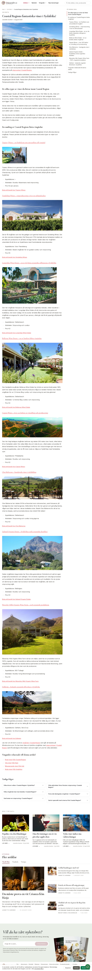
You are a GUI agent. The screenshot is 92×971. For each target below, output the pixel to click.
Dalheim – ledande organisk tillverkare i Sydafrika (21, 687)
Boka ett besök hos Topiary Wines (13, 190)
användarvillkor (38, 968)
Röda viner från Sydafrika (13, 769)
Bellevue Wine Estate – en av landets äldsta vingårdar (22, 338)
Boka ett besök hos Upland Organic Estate (16, 599)
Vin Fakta (9, 9)
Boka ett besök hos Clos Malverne (13, 526)
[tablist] (46, 862)
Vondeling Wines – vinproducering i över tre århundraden (24, 196)
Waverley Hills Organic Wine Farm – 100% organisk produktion (25, 605)
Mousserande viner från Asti (14, 766)
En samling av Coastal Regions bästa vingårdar (79, 18)
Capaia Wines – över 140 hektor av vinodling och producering (25, 413)
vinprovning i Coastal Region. (22, 70)
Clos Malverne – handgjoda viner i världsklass (19, 472)
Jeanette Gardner (7, 19)
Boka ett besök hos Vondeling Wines (14, 257)
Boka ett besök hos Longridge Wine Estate (16, 333)
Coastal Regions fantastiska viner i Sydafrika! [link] (26, 9)
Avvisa (76, 968)
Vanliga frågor (72, 72)
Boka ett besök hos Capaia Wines (13, 467)
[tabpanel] (46, 892)
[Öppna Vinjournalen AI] (87, 966)
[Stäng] (90, 957)
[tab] (6, 862)
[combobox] (78, 2)
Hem (3, 9)
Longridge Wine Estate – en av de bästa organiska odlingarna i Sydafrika (29, 263)
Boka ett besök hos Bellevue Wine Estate (16, 407)
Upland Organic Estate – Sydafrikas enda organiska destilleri (25, 532)
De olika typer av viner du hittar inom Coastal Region (78, 13)
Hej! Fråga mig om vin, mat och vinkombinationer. (79, 959)
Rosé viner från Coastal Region (15, 760)
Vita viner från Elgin (11, 763)
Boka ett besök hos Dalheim (11, 738)
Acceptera (85, 968)
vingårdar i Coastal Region (31, 743)
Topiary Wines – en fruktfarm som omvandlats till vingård (23, 142)
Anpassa (68, 968)
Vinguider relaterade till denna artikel (77, 68)
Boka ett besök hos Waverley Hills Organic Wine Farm (20, 681)
